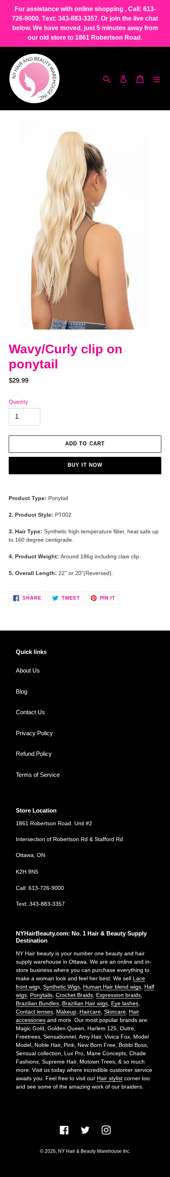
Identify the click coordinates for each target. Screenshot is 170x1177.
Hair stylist (110, 1078)
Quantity (18, 402)
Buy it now (85, 465)
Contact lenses (34, 1011)
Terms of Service (38, 774)
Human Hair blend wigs (112, 986)
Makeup (66, 1011)
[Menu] (156, 78)
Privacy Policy (34, 733)
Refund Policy (34, 753)
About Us (28, 670)
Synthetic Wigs (61, 986)
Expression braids (118, 995)
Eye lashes (124, 1003)
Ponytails (41, 995)
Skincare (115, 1011)
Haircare (90, 1011)
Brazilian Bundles (37, 1003)
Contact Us (30, 712)
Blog (21, 691)
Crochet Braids (74, 995)
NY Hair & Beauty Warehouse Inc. (94, 1151)
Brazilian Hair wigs (85, 1003)
